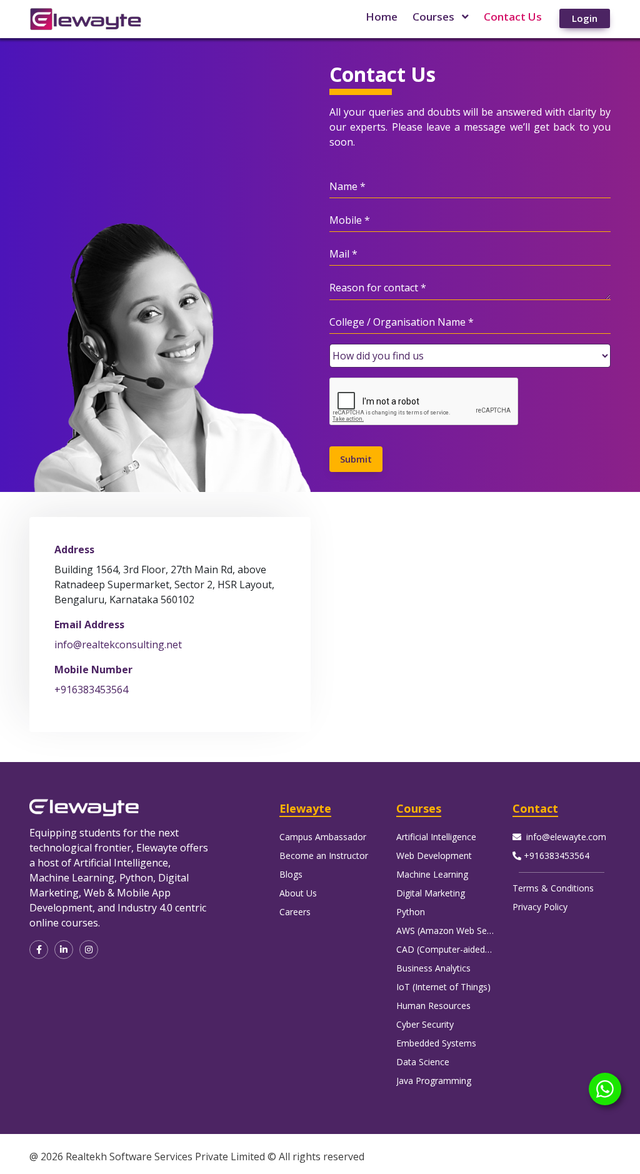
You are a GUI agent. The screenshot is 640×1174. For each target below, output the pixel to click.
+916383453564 (91, 689)
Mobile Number (93, 669)
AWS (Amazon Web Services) (454, 930)
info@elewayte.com (566, 837)
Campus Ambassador (322, 837)
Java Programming (433, 1080)
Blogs (290, 874)
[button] (38, 949)
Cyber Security (425, 1024)
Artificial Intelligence (436, 837)
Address (74, 549)
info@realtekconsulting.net (118, 644)
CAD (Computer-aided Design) (457, 949)
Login (585, 18)
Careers (295, 912)
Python (410, 912)
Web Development (434, 855)
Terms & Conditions (553, 888)
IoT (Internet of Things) (443, 987)
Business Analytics (433, 968)
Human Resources (433, 1005)
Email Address (89, 624)
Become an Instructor (323, 855)
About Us (298, 893)
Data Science (422, 1062)
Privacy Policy (540, 907)
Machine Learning (432, 874)
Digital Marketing (430, 893)
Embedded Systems (436, 1043)
